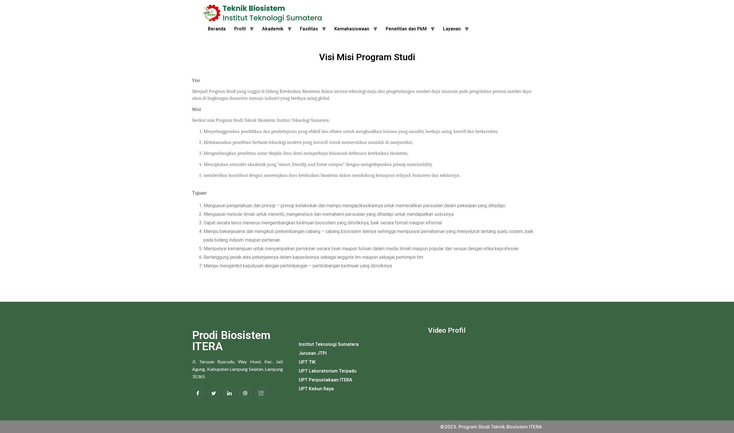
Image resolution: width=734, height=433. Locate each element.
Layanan (452, 29)
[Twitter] (213, 393)
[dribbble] (245, 393)
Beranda (217, 29)
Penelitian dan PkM (406, 29)
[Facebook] (198, 393)
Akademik (273, 29)
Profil (240, 29)
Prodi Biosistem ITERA (231, 341)
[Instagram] (261, 393)
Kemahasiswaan (351, 29)
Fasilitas (309, 29)
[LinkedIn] (229, 393)
